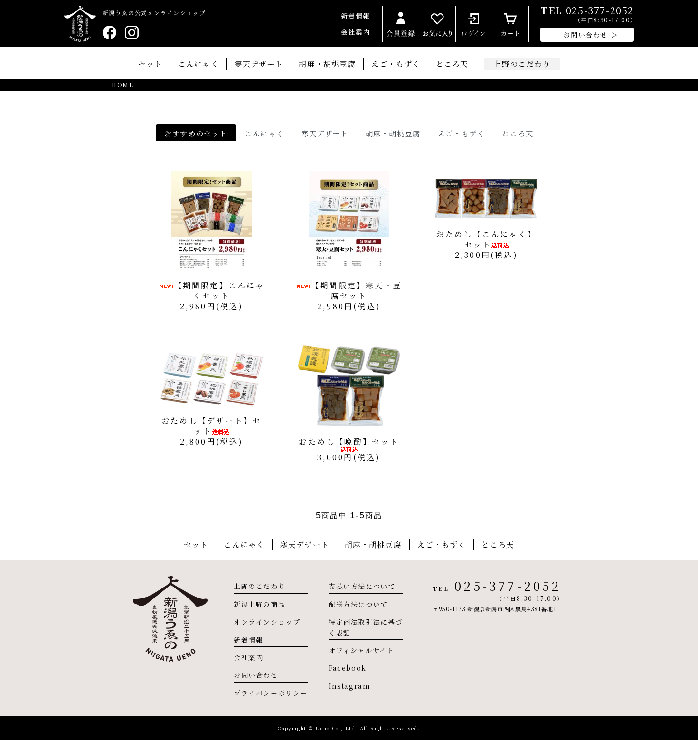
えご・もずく (395, 63)
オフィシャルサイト (361, 650)
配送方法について (358, 604)
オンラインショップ (267, 621)
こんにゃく (198, 63)
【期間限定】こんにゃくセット (219, 290)
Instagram (349, 686)
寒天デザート (259, 63)
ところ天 (452, 63)
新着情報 (355, 15)
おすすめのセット (195, 133)
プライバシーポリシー (271, 693)
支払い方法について (362, 586)
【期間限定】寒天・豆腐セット (356, 290)
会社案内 (355, 32)
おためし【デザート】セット (211, 425)
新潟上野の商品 (259, 604)
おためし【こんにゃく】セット (486, 239)
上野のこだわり (259, 586)
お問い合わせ (256, 675)
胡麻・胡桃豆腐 (327, 63)
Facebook (348, 668)
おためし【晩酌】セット (349, 441)
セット (150, 63)
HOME (122, 85)
